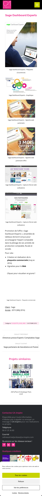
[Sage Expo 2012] (21, 458)
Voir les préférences (21, 488)
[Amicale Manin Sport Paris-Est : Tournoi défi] (36, 458)
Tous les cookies (21, 475)
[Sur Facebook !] (4, 445)
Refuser (21, 481)
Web (24, 323)
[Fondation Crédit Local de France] (13, 458)
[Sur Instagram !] (13, 445)
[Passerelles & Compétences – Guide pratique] (6, 458)
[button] (11, 380)
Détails (21, 376)
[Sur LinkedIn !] (9, 445)
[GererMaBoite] (28, 458)
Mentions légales (23, 493)
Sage (20, 323)
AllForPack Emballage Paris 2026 (21, 393)
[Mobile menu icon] (37, 4)
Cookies (14, 493)
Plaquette (15, 323)
